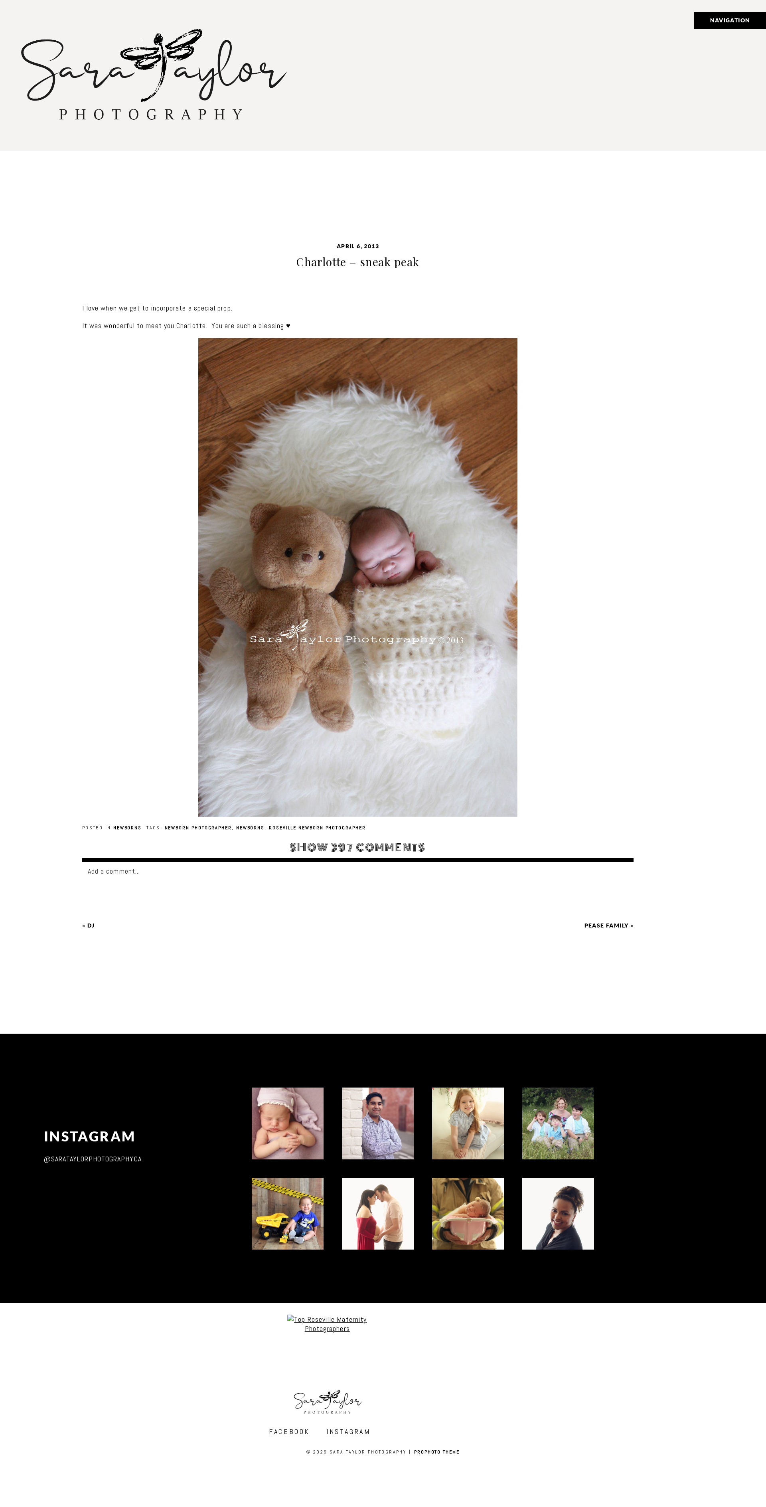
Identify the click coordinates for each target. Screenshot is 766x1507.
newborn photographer (198, 828)
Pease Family (606, 925)
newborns (250, 828)
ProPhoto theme (437, 1452)
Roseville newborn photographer (317, 828)
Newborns (127, 828)
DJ (91, 925)
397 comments (358, 847)
